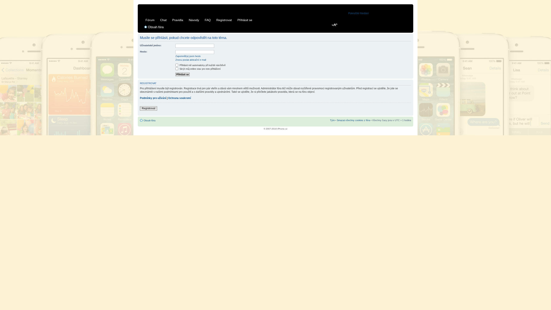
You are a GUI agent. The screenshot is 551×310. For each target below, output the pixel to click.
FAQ (208, 20)
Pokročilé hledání (358, 13)
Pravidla (177, 20)
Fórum (150, 20)
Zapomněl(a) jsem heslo (188, 56)
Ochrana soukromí (179, 98)
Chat (163, 20)
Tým (332, 120)
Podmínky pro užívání (153, 98)
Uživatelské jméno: (150, 45)
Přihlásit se (244, 20)
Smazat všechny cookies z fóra (353, 120)
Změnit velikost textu (335, 25)
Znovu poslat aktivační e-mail (190, 60)
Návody (194, 20)
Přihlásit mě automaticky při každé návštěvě (202, 65)
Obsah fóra (156, 27)
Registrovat (224, 20)
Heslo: (143, 51)
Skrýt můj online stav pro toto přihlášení (200, 69)
